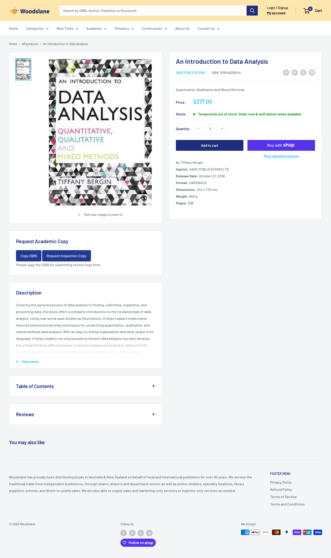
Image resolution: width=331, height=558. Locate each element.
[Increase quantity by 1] (222, 128)
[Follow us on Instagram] (141, 533)
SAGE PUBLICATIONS (190, 72)
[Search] (252, 11)
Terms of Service (283, 496)
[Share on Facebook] (286, 72)
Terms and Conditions (287, 504)
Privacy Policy (281, 482)
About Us (182, 28)
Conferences (152, 28)
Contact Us (206, 28)
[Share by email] (312, 72)
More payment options (281, 155)
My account (276, 13)
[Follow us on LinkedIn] (149, 533)
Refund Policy (281, 489)
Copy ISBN (28, 256)
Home (13, 28)
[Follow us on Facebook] (123, 533)
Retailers (122, 28)
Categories (35, 28)
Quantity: (183, 128)
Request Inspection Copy (66, 256)
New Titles (65, 28)
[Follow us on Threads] (132, 533)
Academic (94, 28)
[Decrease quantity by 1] (198, 128)
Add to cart (209, 145)
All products (30, 44)
